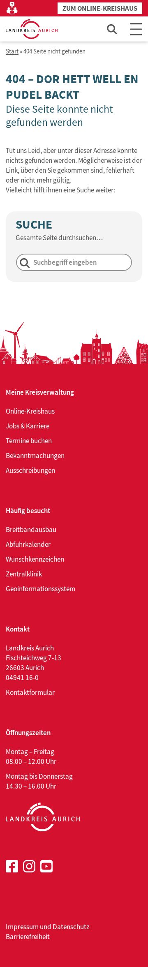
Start (12, 52)
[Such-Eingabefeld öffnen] (112, 29)
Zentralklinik (24, 573)
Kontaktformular (30, 692)
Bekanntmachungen (35, 455)
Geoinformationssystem (40, 588)
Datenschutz (71, 926)
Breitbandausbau (31, 529)
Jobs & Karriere (27, 425)
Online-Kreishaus (30, 411)
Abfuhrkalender (28, 544)
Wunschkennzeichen (35, 559)
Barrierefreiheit (28, 936)
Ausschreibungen (30, 470)
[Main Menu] (136, 29)
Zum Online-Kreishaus (99, 8)
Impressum (22, 926)
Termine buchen (29, 440)
